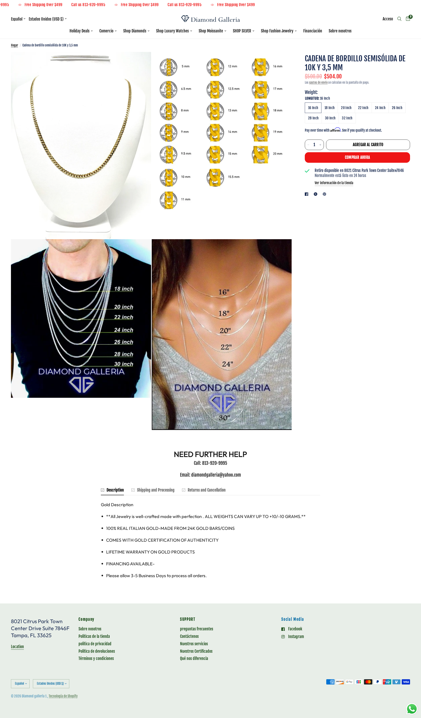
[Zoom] (142, 61)
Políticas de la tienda (94, 636)
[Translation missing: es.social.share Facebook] (307, 194)
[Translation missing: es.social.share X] (316, 194)
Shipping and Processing (156, 490)
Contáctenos (189, 636)
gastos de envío (318, 82)
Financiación (312, 30)
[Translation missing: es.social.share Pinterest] (325, 194)
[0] (407, 19)
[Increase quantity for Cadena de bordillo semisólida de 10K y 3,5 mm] (320, 145)
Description (115, 490)
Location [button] (17, 646)
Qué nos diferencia (194, 658)
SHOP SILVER (242, 30)
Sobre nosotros (340, 30)
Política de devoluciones (96, 651)
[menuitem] (81, 31)
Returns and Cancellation (207, 490)
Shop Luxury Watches (172, 30)
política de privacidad (94, 643)
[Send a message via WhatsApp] (412, 709)
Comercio (106, 30)
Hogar (14, 45)
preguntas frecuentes (196, 628)
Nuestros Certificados (196, 651)
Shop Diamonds (134, 30)
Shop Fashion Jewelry (277, 30)
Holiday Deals (79, 30)
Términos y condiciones (96, 658)
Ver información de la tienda (334, 183)
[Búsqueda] (399, 19)
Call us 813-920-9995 (112, 5)
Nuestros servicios (194, 643)
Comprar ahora (357, 157)
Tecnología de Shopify (63, 696)
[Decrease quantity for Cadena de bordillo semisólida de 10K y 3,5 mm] (308, 145)
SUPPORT (187, 619)
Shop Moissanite (211, 30)
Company (86, 619)
